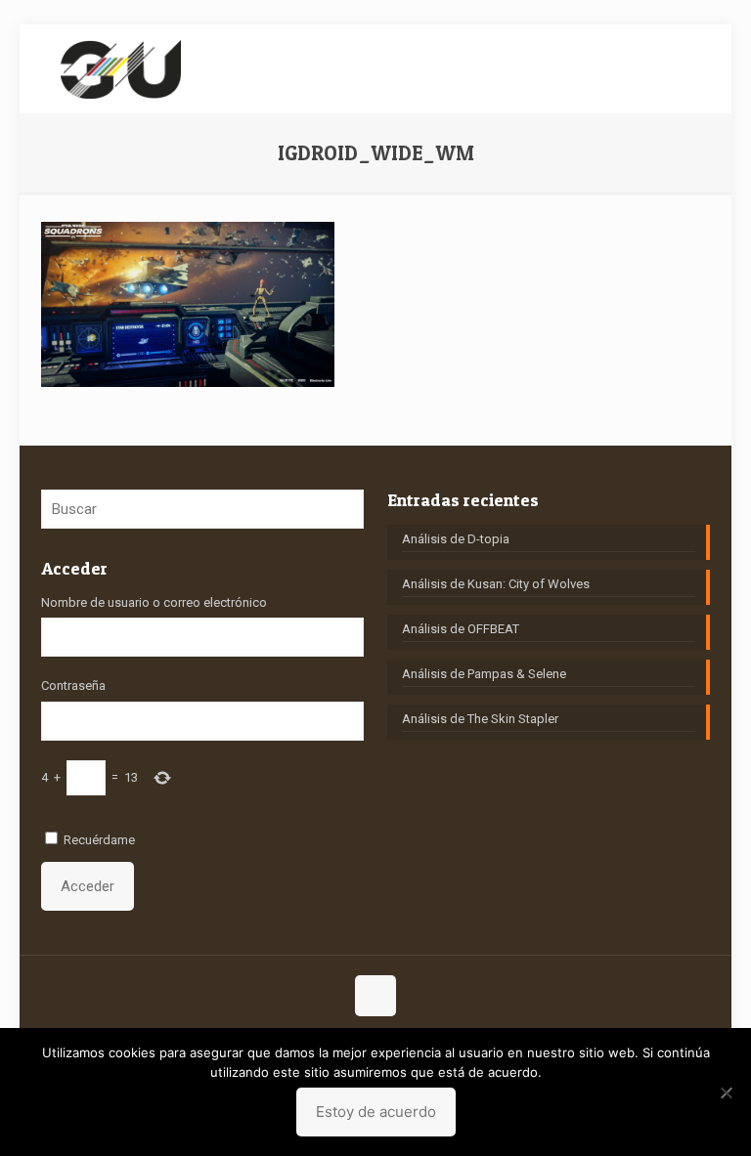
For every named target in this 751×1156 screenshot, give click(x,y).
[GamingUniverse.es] (121, 68)
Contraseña (73, 685)
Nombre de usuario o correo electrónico (154, 602)
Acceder (87, 886)
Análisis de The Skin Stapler (480, 718)
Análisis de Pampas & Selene (484, 673)
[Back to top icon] (375, 995)
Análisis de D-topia (455, 539)
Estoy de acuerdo (376, 1111)
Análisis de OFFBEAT (460, 628)
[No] (726, 1092)
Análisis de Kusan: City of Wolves (496, 584)
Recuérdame (99, 840)
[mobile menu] (678, 68)
